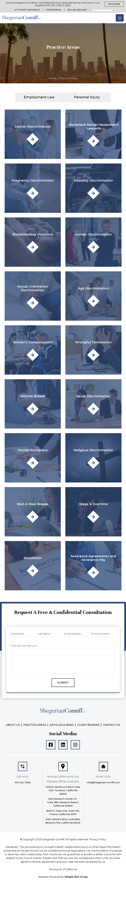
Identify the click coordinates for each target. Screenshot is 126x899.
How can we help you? (25, 462)
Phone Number (100, 450)
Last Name (44, 450)
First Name (18, 450)
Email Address (72, 450)
